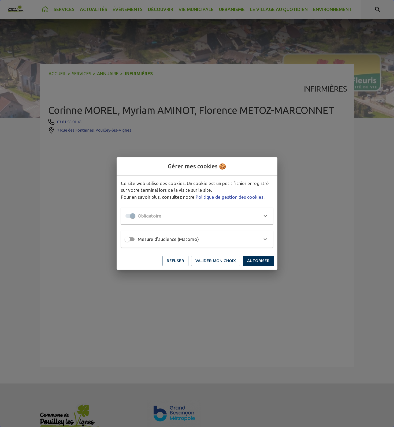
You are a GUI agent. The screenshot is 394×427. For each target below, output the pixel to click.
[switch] (127, 239)
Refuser (175, 260)
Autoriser (258, 260)
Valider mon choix (215, 260)
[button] (197, 216)
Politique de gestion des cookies (229, 197)
